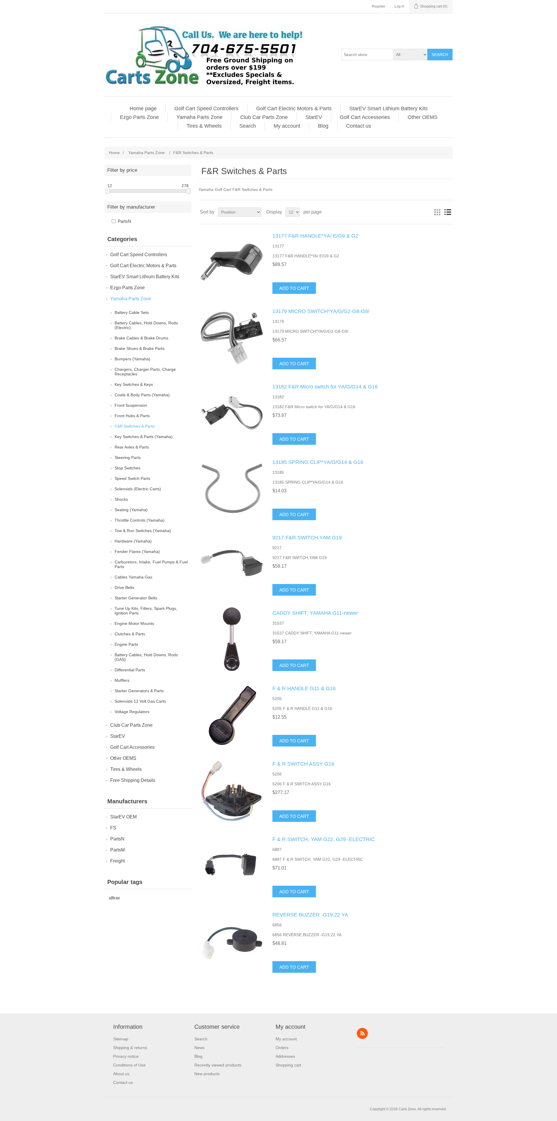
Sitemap (120, 1039)
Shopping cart (288, 1065)
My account (287, 126)
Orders (282, 1047)
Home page (143, 108)
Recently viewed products (217, 1065)
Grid (437, 212)
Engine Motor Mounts (134, 623)
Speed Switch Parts (132, 478)
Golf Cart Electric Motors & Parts (294, 108)
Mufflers (122, 680)
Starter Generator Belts (136, 598)
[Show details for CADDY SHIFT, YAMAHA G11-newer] (232, 639)
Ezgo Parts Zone (139, 117)
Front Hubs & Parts (132, 415)
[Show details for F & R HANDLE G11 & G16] (232, 714)
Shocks (121, 499)
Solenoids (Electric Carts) (138, 489)
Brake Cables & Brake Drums (141, 338)
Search (440, 54)
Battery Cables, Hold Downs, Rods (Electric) (146, 325)
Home (114, 152)
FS (113, 827)
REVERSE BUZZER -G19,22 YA (310, 915)
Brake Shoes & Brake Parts (139, 348)
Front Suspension (131, 405)
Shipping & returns (130, 1047)
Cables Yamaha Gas (133, 577)
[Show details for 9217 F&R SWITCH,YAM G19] (232, 564)
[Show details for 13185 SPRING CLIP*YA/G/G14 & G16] (232, 488)
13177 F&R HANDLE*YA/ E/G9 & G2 (315, 236)
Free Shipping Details (132, 780)
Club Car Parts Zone (264, 117)
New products (207, 1073)
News (199, 1047)
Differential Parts (130, 670)
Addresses (285, 1056)
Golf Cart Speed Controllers (206, 108)
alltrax (114, 897)
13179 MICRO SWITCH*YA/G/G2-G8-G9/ (320, 311)
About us (121, 1073)
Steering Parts (128, 457)
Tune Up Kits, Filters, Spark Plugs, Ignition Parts (146, 610)
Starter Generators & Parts (139, 690)
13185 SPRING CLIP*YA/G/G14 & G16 (317, 462)
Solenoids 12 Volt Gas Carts (140, 701)
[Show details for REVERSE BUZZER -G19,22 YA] (232, 941)
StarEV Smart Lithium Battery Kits (388, 108)
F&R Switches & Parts (135, 426)
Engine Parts (126, 644)
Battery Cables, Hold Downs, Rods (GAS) (146, 657)
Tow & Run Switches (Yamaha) (143, 530)
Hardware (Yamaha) (133, 541)
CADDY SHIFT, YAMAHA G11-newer (315, 613)
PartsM (117, 849)
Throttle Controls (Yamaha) (139, 520)
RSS (362, 1033)
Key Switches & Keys (134, 384)
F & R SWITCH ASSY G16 (303, 764)
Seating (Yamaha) (131, 509)
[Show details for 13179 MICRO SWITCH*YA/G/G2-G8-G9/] (232, 337)
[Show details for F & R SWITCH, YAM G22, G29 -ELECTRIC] (232, 865)
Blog (323, 126)
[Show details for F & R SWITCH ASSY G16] (232, 790)
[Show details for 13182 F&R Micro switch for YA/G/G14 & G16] (232, 413)
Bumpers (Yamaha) (132, 359)
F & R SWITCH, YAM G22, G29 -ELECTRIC (323, 839)
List (447, 212)
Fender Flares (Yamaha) (137, 551)
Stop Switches (127, 468)
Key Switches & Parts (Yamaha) (144, 436)
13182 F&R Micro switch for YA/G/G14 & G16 (325, 387)
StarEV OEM (123, 816)
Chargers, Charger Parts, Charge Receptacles (145, 371)
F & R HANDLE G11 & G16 (304, 688)
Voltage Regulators (132, 711)
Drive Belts (124, 587)
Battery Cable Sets (132, 312)
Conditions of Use (129, 1065)
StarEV (313, 117)
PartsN (124, 221)
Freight (117, 860)
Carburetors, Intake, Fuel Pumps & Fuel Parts (151, 564)
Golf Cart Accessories (365, 117)
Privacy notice (126, 1056)
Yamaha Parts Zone (199, 117)
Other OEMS (422, 117)
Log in (399, 6)
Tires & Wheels (204, 126)
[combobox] (367, 54)
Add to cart (294, 288)
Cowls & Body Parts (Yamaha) (142, 395)
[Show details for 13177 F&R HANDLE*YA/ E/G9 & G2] (232, 262)
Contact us (358, 126)
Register (378, 6)
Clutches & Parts (130, 634)
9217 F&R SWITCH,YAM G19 (307, 537)
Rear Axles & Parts (132, 447)
